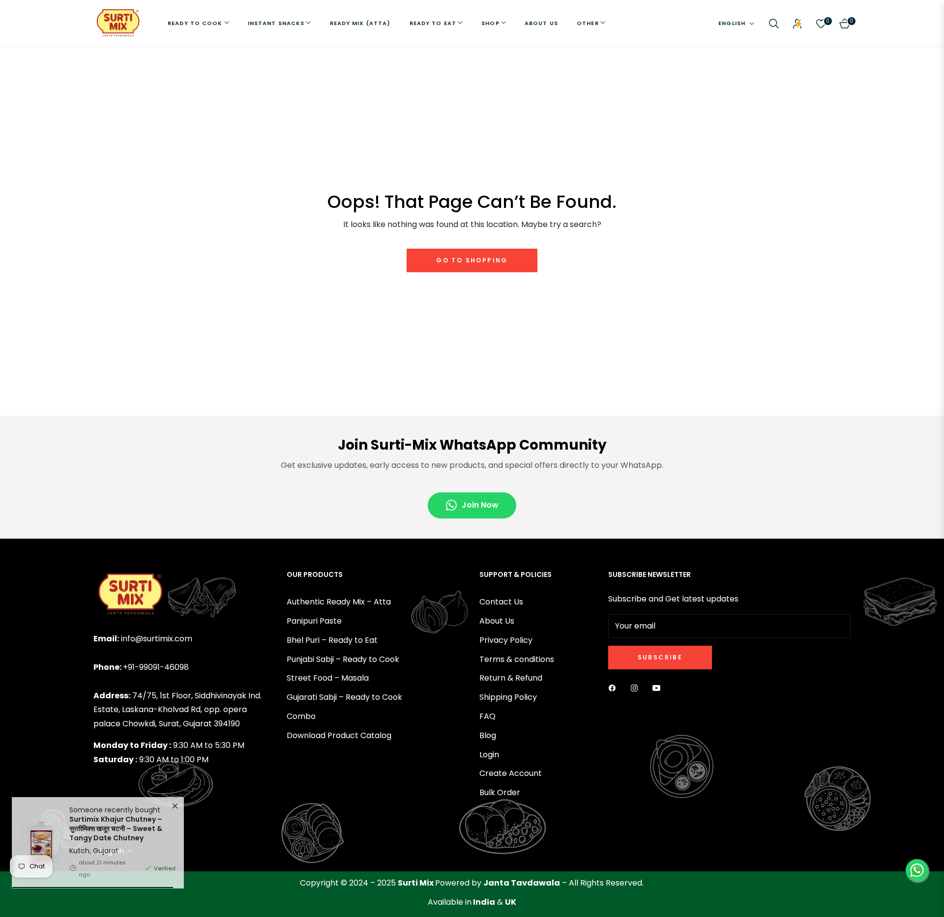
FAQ (487, 716)
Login (489, 754)
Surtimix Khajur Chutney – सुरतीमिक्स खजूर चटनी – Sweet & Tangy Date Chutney (115, 845)
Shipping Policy (508, 697)
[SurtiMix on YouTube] (658, 688)
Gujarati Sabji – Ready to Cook (344, 697)
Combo (301, 716)
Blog (487, 735)
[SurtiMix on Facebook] (614, 688)
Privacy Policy (505, 640)
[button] (774, 23)
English (731, 23)
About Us (496, 621)
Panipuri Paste (314, 621)
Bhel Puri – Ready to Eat (332, 640)
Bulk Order (499, 792)
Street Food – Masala (328, 678)
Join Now (480, 505)
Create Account (510, 773)
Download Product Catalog (339, 735)
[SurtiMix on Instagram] (636, 688)
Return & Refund (510, 678)
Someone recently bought (115, 841)
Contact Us (501, 601)
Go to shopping (472, 260)
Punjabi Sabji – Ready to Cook (343, 659)
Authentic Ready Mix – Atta (339, 601)
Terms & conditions (516, 659)
